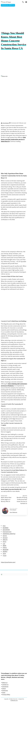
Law (4, 544)
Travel (4, 555)
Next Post (25, 495)
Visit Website (13, 512)
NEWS (4, 545)
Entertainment (7, 532)
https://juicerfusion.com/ (8, 562)
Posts (3, 692)
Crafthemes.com (14, 700)
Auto (4, 526)
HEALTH (5, 540)
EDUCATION (6, 530)
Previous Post (4, 495)
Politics (5, 547)
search (8, 475)
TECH (4, 553)
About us (4, 682)
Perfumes (5, 690)
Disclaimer (5, 686)
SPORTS (5, 551)
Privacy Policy (6, 694)
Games (5, 536)
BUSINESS (5, 528)
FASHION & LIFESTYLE (8, 5)
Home (4, 541)
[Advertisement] (14, 19)
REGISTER (5, 549)
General (5, 538)
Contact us (5, 684)
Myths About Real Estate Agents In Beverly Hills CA (6, 499)
